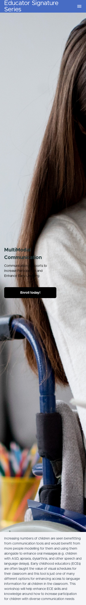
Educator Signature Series (31, 6)
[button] (79, 6)
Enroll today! (30, 292)
